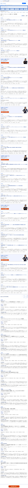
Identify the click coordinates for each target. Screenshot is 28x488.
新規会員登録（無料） (14, 486)
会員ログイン (24, 3)
